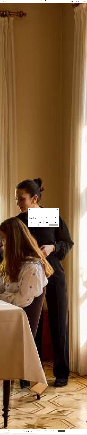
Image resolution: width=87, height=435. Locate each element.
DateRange (24, 430)
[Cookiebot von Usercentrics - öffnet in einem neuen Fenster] (55, 209)
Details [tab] (43, 211)
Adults (39, 430)
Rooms (53, 430)
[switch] (40, 222)
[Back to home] (43, 1)
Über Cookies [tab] (53, 211)
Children (46, 430)
